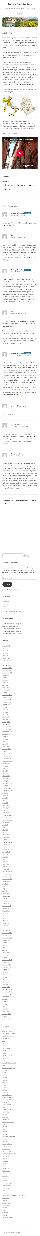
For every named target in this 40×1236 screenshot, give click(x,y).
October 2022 (6, 759)
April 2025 (5, 685)
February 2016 (6, 955)
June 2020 (5, 827)
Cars (3, 1041)
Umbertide (5, 1198)
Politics (4, 1159)
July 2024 (5, 707)
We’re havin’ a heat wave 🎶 (10, 609)
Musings (5, 1139)
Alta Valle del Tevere (8, 1033)
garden (4, 1078)
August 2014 (6, 999)
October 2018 (6, 876)
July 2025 (5, 678)
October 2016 (6, 935)
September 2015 (7, 967)
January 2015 (6, 987)
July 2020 (5, 825)
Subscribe (7, 584)
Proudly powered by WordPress (11, 1232)
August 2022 (6, 763)
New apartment (7, 1144)
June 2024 (5, 709)
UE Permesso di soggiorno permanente (14, 1195)
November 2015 (7, 962)
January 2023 (6, 751)
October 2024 (6, 700)
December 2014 (7, 989)
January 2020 (6, 840)
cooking (4, 1046)
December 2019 (7, 842)
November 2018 (7, 874)
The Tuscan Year (7, 1183)
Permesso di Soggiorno (9, 1154)
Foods (4, 1073)
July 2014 (5, 1001)
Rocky (4, 1173)
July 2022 (5, 766)
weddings (5, 1213)
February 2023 (6, 749)
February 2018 (6, 896)
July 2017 (5, 913)
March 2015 (6, 982)
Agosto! (4, 606)
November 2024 (7, 697)
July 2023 (5, 736)
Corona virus (6, 1048)
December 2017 (7, 901)
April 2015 (5, 979)
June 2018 (5, 886)
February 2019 (6, 867)
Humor (4, 1102)
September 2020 (7, 820)
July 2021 (5, 795)
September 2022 (7, 761)
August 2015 (6, 970)
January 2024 (6, 722)
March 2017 (6, 923)
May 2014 (5, 1006)
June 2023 (5, 739)
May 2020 (5, 830)
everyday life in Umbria (9, 1063)
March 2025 (6, 687)
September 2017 (7, 908)
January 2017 (6, 928)
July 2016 (5, 943)
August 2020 (6, 822)
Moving (4, 1134)
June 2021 (5, 798)
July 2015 (5, 972)
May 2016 (5, 947)
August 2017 (6, 911)
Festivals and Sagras (8, 1068)
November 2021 (7, 786)
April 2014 (5, 1009)
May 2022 (5, 771)
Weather (5, 1210)
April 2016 (5, 950)
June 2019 (5, 857)
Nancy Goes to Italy (20, 4)
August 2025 (6, 675)
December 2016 (7, 930)
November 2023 (7, 727)
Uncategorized (6, 1203)
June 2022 (5, 768)
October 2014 (6, 994)
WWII (4, 1220)
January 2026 (6, 663)
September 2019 (7, 849)
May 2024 (5, 712)
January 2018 (6, 898)
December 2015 (7, 960)
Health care (5, 1085)
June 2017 (5, 916)
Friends (4, 1075)
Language (5, 1117)
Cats (3, 1043)
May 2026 (5, 653)
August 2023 (6, 734)
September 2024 (7, 702)
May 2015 (5, 977)
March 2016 (6, 952)
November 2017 (7, 903)
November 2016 (7, 933)
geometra (5, 1080)
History (4, 1087)
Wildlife (4, 1215)
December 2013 (7, 1019)
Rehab (4, 1166)
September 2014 (7, 997)
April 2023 (5, 744)
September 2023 (7, 732)
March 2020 (6, 835)
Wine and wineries (8, 1217)
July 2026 (5, 648)
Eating (4, 1060)
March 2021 (6, 805)
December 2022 (7, 754)
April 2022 (5, 773)
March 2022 (6, 776)
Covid (4, 1051)
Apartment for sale (8, 1036)
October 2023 (6, 729)
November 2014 (7, 992)
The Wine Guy (6, 1186)
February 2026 (6, 660)
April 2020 (5, 832)
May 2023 (5, 741)
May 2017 (5, 918)
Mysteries (5, 1141)
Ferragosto (5, 602)
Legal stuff (5, 1119)
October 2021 (6, 788)
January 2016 (6, 957)
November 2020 (7, 815)
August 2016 (6, 940)
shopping (5, 1176)
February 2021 (6, 808)
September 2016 (7, 938)
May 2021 (5, 800)
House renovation (8, 1097)
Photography (6, 1156)
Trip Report (5, 1193)
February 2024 (6, 719)
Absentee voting (7, 1031)
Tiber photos (6, 1188)
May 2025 (5, 682)
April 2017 (5, 921)
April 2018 (5, 891)
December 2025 (7, 665)
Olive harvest (6, 1149)
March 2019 (6, 864)
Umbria (4, 1200)
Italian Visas (6, 1112)
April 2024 (5, 714)
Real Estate (5, 1161)
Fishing (4, 1070)
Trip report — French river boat (11, 611)
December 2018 (7, 871)
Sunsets (4, 1178)
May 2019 (5, 859)
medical (4, 1129)
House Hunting (7, 1095)
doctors (4, 1053)
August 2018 (6, 881)
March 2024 (6, 717)
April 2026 (5, 655)
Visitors (4, 1208)
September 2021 (7, 790)
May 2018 (5, 889)
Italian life (5, 1107)
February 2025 (6, 690)
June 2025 (5, 680)
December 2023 (7, 724)
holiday (4, 1090)
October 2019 (6, 847)
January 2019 (6, 869)
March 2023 (6, 746)
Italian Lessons (6, 1105)
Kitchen (4, 1114)
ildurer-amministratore (19, 424)
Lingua (4, 1124)
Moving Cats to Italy (8, 1136)
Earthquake (6, 1058)
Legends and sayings (8, 1122)
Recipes (4, 1163)
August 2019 (6, 852)
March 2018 (6, 894)
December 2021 (7, 783)
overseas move (7, 1151)
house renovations (8, 1100)
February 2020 (6, 837)
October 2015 (6, 965)
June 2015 (5, 974)
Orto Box (5, 604)
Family (4, 1065)
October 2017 (6, 906)
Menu (20, 13)
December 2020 (7, 813)
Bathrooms (5, 1038)
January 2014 (6, 1016)
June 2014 (5, 1004)
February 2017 (6, 925)
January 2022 (6, 781)
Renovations (6, 1168)
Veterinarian (6, 1205)
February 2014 (6, 1014)
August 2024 (6, 705)
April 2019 (5, 862)
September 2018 (7, 879)
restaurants (6, 1171)
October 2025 (6, 670)
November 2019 (7, 844)
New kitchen (6, 1146)
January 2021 (6, 810)
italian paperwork (7, 1109)
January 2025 (6, 692)
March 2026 (6, 658)
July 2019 (5, 854)
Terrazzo (5, 1181)
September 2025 (7, 673)
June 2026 (5, 651)
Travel (4, 1190)
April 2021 (5, 803)
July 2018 (5, 884)
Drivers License (7, 1055)
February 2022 (6, 778)
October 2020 (6, 817)
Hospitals (5, 1092)
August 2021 (6, 793)
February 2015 (6, 984)
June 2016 (5, 945)
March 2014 (6, 1011)
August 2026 (6, 646)
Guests (4, 1082)
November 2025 (7, 668)
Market (4, 1127)
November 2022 (7, 756)
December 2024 (7, 695)
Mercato (5, 1132)
